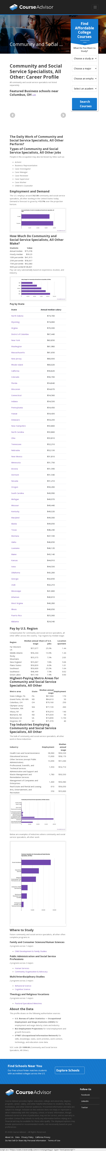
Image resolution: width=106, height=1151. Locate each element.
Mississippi (16, 591)
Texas (14, 530)
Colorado (15, 377)
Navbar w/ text (31, 7)
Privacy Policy (27, 1137)
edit (34, 95)
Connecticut (16, 395)
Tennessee (16, 444)
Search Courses (86, 103)
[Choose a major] (84, 68)
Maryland (15, 517)
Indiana (14, 401)
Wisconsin (15, 389)
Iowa (13, 566)
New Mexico (16, 456)
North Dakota (17, 315)
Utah (13, 584)
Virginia (14, 328)
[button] (12, 115)
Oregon (14, 487)
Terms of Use (54, 1140)
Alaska (14, 523)
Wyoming (15, 322)
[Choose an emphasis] (84, 78)
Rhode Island (17, 364)
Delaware (15, 419)
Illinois (14, 609)
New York (15, 340)
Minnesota (16, 462)
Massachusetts (18, 352)
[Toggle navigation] (95, 7)
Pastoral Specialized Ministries (28, 1003)
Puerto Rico (16, 615)
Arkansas (15, 597)
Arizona (14, 468)
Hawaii (14, 413)
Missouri (15, 505)
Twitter (84, 1107)
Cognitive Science (22, 989)
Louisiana (15, 548)
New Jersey (16, 358)
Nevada (14, 481)
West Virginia (17, 603)
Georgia (14, 578)
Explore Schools (67, 1070)
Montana (15, 536)
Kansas (14, 560)
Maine (14, 554)
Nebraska (15, 450)
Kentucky (15, 511)
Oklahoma (15, 572)
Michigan (15, 499)
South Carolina (17, 493)
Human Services (22, 968)
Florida (14, 383)
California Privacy (42, 1137)
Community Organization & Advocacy (31, 971)
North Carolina (17, 432)
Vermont (15, 474)
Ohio (13, 438)
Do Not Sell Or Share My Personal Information (25, 1140)
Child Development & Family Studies (31, 951)
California (15, 371)
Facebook (85, 1094)
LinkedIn (85, 1101)
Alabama (15, 621)
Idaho (13, 542)
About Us (9, 1137)
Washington (16, 346)
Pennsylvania (17, 407)
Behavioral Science (23, 985)
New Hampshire (18, 426)
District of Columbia (20, 334)
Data (17, 1137)
